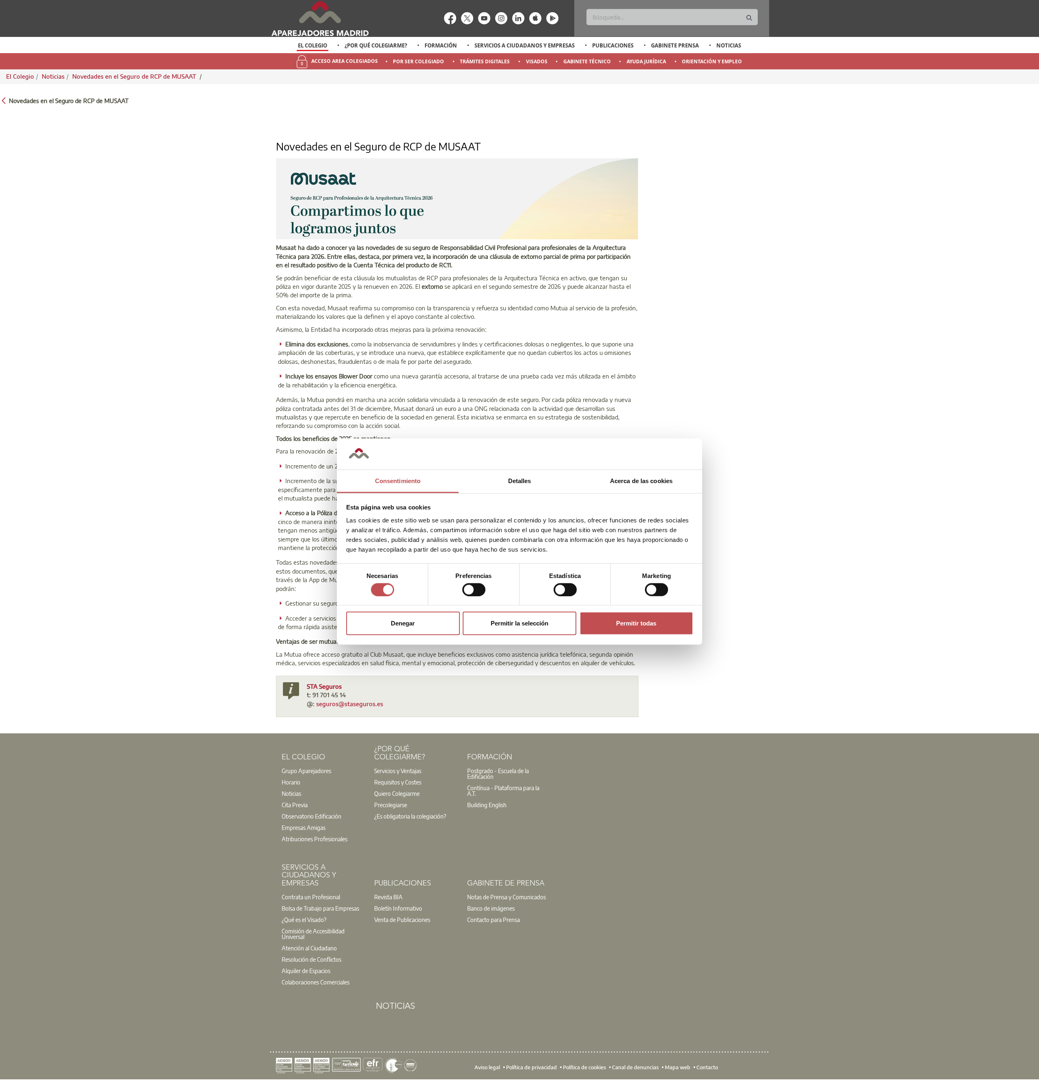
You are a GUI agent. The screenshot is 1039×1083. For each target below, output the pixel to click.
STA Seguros (324, 686)
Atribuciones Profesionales (314, 838)
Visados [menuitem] (537, 61)
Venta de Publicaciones (402, 919)
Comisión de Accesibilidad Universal (313, 933)
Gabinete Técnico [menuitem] (587, 61)
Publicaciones (613, 45)
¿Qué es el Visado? (304, 919)
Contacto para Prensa (493, 919)
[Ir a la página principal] (320, 18)
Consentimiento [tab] (397, 480)
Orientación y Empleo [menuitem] (712, 61)
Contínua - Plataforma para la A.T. (503, 790)
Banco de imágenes (491, 908)
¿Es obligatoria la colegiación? (410, 816)
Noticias (728, 45)
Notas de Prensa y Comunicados (506, 896)
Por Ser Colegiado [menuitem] (418, 61)
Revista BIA (388, 896)
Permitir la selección (519, 623)
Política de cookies (584, 1067)
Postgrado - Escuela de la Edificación (498, 773)
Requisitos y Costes (397, 782)
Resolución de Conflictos (311, 959)
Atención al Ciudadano (309, 948)
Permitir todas (636, 623)
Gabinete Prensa (675, 45)
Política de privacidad (531, 1067)
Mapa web (677, 1067)
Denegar (403, 623)
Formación (441, 45)
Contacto (707, 1067)
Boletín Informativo (398, 908)
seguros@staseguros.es (349, 703)
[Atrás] (3, 100)
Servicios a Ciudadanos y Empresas (524, 45)
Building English (487, 804)
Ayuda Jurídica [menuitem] (646, 61)
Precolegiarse (390, 804)
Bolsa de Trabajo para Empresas (320, 908)
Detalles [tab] (519, 480)
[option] (313, 45)
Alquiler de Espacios (306, 970)
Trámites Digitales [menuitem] (485, 61)
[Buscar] (749, 18)
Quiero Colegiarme (397, 793)
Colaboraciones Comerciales (315, 982)
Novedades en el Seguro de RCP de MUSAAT (135, 76)
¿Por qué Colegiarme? (376, 45)
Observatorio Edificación (311, 816)
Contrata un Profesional (311, 896)
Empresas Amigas (303, 827)
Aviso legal (487, 1067)
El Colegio (312, 45)
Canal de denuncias (635, 1067)
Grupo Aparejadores (306, 770)
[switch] (473, 589)
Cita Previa (295, 804)
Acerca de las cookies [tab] (641, 480)
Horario (291, 782)
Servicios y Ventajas (397, 770)
